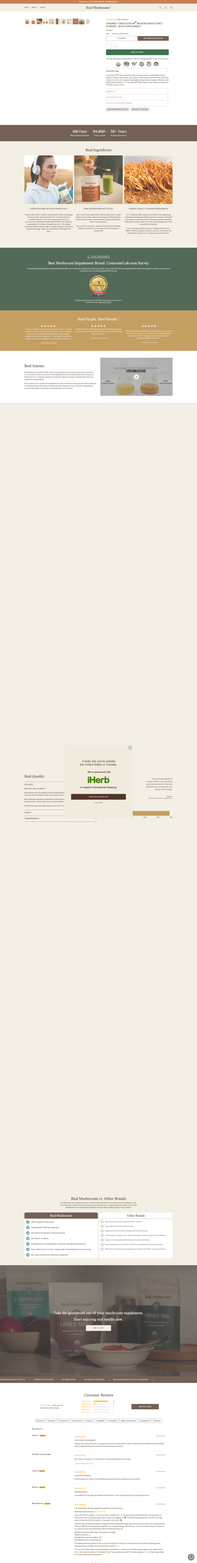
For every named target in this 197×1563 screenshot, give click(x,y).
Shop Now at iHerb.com (98, 797)
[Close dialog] (130, 747)
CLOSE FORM (98, 803)
